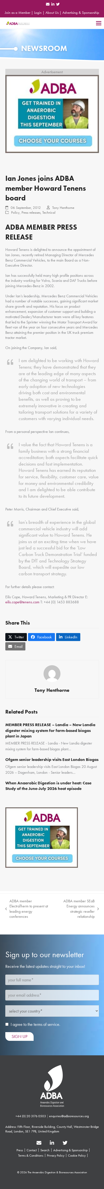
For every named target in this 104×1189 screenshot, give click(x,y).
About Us (52, 12)
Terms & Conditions (30, 1155)
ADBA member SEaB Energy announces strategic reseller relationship (75, 908)
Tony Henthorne (63, 207)
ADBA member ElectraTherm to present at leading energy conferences (26, 908)
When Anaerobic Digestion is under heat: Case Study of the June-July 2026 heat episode (48, 785)
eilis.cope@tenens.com (22, 602)
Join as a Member (17, 12)
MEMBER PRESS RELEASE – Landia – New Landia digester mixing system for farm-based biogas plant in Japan (50, 730)
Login (38, 12)
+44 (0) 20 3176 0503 (30, 1116)
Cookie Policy (77, 1155)
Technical (48, 212)
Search (45, 1150)
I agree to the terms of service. (35, 1024)
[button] (98, 23)
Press (19, 1150)
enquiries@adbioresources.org (69, 1116)
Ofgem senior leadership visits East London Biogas (51, 759)
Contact (32, 1150)
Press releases (31, 212)
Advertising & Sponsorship (80, 12)
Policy (15, 212)
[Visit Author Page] (52, 673)
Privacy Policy (55, 1155)
